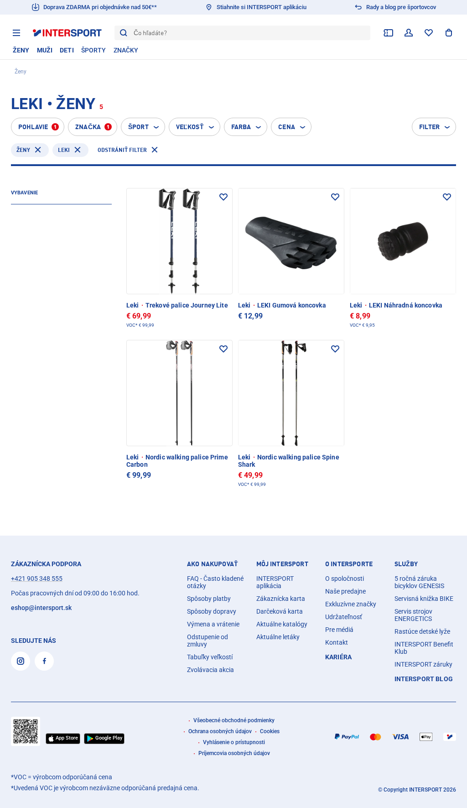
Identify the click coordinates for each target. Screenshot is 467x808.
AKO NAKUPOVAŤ (212, 564)
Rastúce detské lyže (422, 631)
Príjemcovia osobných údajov (234, 753)
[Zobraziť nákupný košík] (448, 32)
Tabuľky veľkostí (210, 657)
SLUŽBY (406, 564)
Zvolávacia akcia (210, 669)
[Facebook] (44, 661)
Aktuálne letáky (278, 637)
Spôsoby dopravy (211, 611)
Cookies (270, 731)
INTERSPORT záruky (423, 664)
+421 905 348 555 (36, 578)
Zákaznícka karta (280, 598)
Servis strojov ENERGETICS (413, 615)
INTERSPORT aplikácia (275, 582)
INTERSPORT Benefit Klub (423, 648)
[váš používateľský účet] (408, 32)
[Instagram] (20, 661)
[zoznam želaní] (428, 32)
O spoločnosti (344, 578)
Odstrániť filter (122, 149)
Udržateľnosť (343, 616)
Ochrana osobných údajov (220, 731)
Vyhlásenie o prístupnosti (234, 742)
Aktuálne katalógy (281, 624)
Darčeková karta (279, 611)
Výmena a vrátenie (213, 624)
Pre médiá (339, 629)
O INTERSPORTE (349, 564)
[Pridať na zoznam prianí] (223, 197)
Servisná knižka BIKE (423, 598)
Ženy (23, 149)
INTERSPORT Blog (423, 679)
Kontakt (336, 642)
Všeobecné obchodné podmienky (234, 720)
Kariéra (338, 657)
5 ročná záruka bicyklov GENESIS (419, 582)
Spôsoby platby (209, 598)
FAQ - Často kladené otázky (215, 582)
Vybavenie (24, 193)
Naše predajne (345, 591)
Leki (64, 149)
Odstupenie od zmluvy (207, 640)
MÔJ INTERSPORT (282, 564)
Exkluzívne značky (350, 604)
